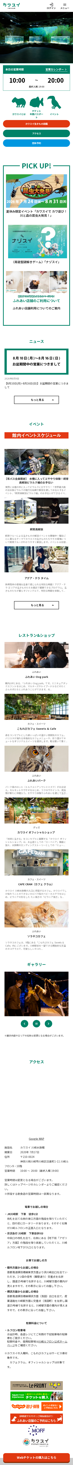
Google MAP (36, 1139)
